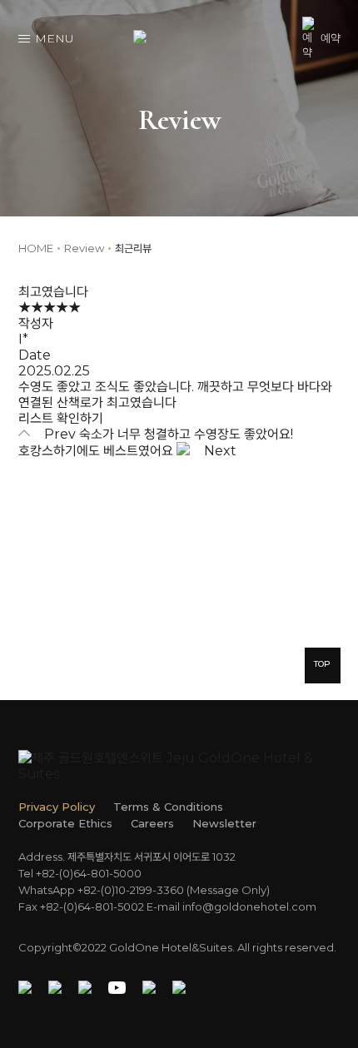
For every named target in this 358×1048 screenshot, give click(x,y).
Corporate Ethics (65, 823)
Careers (152, 823)
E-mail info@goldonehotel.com (231, 906)
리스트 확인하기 (60, 418)
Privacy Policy (56, 806)
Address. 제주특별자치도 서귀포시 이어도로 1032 (127, 856)
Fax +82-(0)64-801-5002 (81, 906)
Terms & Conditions (168, 806)
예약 (331, 38)
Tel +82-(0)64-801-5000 (80, 873)
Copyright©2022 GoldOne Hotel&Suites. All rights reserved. (177, 947)
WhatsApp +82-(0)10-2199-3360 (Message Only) (144, 890)
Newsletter (224, 823)
